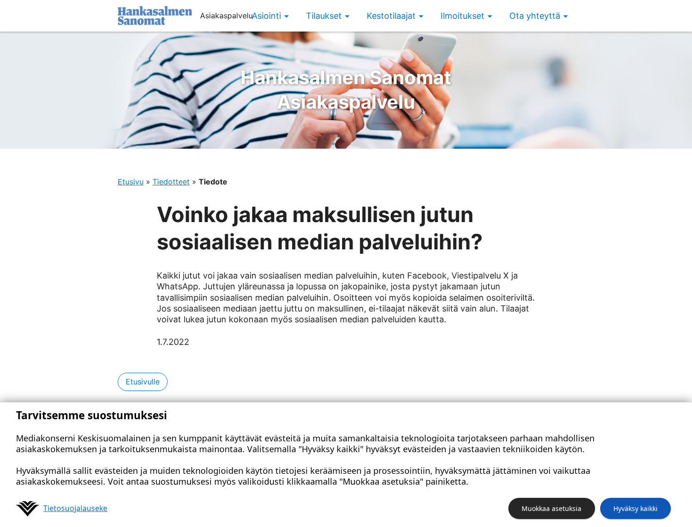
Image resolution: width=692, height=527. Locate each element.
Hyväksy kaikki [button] (635, 508)
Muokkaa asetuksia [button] (551, 508)
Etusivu (131, 181)
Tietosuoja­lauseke (75, 508)
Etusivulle (143, 381)
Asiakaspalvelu (346, 89)
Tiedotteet (171, 181)
